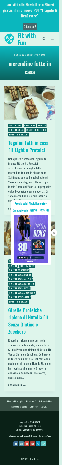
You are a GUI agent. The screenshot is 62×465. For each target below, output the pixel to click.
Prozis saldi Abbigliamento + (31, 203)
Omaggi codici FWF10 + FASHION (31, 210)
